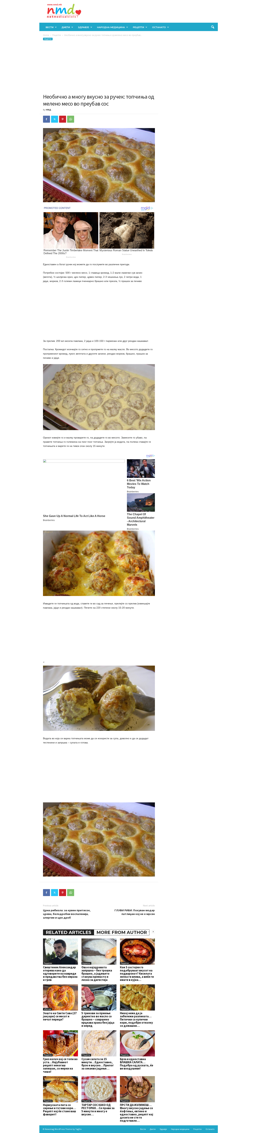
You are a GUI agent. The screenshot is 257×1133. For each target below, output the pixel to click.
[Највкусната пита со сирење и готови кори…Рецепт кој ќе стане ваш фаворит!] (60, 1089)
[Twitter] (54, 119)
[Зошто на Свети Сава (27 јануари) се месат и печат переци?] (60, 997)
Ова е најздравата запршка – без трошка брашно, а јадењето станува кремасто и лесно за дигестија (96, 973)
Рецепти (138, 27)
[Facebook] (46, 119)
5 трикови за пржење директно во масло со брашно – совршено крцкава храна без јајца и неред (97, 1019)
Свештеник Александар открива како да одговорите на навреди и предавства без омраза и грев (60, 973)
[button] (212, 27)
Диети (66, 27)
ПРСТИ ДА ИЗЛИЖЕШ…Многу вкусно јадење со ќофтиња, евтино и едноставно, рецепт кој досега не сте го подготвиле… (136, 1113)
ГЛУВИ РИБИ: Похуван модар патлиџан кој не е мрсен (135, 912)
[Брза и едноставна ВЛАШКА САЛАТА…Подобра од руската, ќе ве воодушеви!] (137, 1043)
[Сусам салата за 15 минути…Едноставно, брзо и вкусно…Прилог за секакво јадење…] (98, 1043)
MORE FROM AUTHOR (122, 932)
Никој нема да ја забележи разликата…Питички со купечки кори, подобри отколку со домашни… (136, 1019)
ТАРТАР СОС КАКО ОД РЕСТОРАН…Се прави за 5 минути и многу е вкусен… (98, 1109)
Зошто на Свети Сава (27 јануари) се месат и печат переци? (60, 1016)
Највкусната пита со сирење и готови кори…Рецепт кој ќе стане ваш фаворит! (59, 1109)
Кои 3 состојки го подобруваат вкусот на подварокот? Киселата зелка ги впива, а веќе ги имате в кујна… (137, 973)
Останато (159, 27)
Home (46, 35)
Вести (49, 27)
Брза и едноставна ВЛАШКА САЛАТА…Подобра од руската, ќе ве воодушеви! (136, 1063)
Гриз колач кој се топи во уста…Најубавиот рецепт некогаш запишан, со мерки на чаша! (60, 1065)
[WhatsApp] (70, 119)
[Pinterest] (62, 119)
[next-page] (153, 931)
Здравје (83, 27)
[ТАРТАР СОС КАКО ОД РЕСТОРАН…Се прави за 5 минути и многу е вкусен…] (98, 1089)
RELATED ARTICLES (68, 932)
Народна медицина (111, 27)
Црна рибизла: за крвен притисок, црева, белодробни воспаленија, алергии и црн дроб (67, 913)
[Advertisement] (99, 67)
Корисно (86, 963)
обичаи (47, 1009)
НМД (48, 109)
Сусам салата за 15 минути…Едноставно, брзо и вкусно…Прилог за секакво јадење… (97, 1063)
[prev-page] (149, 931)
